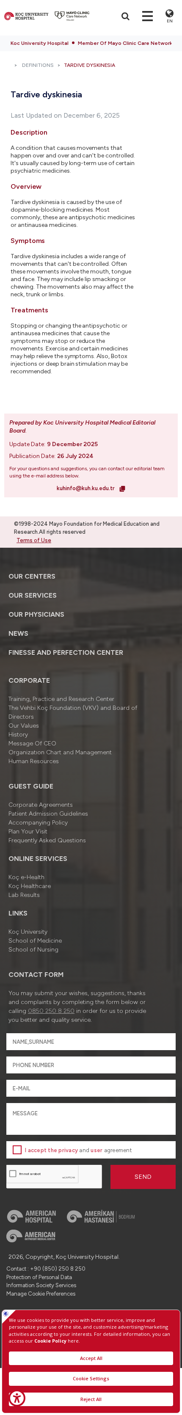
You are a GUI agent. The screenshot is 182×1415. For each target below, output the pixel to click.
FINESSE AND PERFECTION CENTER (65, 652)
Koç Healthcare (29, 886)
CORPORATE (29, 680)
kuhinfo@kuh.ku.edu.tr (86, 488)
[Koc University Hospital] (26, 16)
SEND (143, 1177)
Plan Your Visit (27, 831)
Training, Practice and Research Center (61, 699)
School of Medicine (35, 940)
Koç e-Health (26, 877)
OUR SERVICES (32, 595)
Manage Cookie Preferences (40, 1294)
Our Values (23, 725)
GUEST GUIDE (30, 786)
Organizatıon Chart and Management (60, 752)
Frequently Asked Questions (47, 840)
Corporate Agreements (40, 804)
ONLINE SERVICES (37, 859)
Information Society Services (41, 1285)
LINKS (18, 913)
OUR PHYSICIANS (36, 614)
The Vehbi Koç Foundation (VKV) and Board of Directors (72, 712)
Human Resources (33, 761)
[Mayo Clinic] (72, 16)
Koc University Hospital (40, 43)
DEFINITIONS (38, 65)
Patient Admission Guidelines (48, 813)
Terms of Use (34, 540)
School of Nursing (33, 949)
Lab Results (24, 895)
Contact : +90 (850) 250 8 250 (45, 1269)
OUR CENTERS (31, 576)
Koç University (27, 931)
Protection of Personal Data (39, 1277)
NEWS (18, 633)
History (18, 734)
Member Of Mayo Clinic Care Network (125, 43)
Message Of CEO (32, 743)
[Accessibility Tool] (16, 1398)
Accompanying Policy (38, 822)
